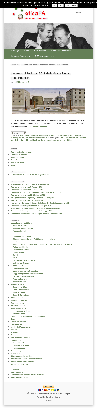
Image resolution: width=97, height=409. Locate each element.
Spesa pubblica (19, 348)
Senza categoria (17, 372)
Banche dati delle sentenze (21, 152)
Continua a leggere (40, 126)
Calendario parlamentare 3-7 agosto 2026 (26, 187)
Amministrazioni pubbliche (21, 223)
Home (53, 135)
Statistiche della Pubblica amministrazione (27, 374)
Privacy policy (71, 5)
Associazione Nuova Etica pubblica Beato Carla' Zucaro (31, 140)
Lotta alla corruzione (21, 345)
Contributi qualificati (19, 154)
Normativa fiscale (20, 281)
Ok (54, 5)
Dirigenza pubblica (18, 305)
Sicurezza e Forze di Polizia (24, 260)
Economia (17, 367)
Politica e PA (79, 135)
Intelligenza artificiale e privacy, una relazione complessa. (33, 197)
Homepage (15, 50)
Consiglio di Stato (20, 287)
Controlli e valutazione (22, 236)
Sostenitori (15, 165)
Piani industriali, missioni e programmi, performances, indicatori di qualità (42, 244)
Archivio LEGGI (17, 265)
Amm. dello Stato (20, 225)
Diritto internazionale (21, 268)
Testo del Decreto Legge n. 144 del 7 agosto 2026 (30, 174)
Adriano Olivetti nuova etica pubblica (73, 138)
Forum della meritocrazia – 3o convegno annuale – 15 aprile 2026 (36, 213)
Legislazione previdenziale (23, 276)
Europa (16, 369)
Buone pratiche (19, 234)
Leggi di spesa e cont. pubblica (25, 271)
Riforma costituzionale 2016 (21, 356)
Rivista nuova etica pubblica (61, 140)
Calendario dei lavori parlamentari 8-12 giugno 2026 (31, 205)
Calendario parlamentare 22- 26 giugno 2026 (28, 195)
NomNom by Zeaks (55, 393)
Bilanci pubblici (17, 297)
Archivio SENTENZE (19, 284)
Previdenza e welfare (21, 249)
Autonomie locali (19, 231)
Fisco (15, 241)
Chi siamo (26, 50)
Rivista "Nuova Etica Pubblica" (36, 138)
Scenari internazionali (19, 364)
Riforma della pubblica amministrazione (26, 358)
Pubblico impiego (18, 351)
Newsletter (15, 160)
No (61, 5)
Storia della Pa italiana (19, 377)
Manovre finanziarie (20, 279)
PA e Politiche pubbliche (20, 337)
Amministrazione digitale (23, 228)
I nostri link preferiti (18, 321)
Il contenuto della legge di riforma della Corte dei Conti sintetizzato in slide (40, 203)
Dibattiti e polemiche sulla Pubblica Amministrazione (34, 239)
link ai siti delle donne (21, 311)
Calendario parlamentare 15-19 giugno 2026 (27, 200)
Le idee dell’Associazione (20, 56)
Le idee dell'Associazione (65, 135)
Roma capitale (18, 252)
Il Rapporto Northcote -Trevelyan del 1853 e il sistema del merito (36, 192)
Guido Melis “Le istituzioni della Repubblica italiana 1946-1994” (35, 208)
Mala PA (14, 329)
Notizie (13, 335)
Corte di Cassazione (21, 295)
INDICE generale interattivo (44, 56)
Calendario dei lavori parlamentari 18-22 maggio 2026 (31, 211)
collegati (67, 393)
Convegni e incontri (18, 157)
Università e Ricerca (21, 263)
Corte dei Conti (19, 292)
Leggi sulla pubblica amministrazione (28, 273)
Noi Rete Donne (40, 50)
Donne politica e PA (18, 308)
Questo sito (15, 353)
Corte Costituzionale (21, 289)
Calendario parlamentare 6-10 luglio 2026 (27, 189)
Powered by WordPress (38, 393)
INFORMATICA (16, 324)
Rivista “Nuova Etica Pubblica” (61, 50)
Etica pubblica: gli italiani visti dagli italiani (35, 135)
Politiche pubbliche (17, 138)
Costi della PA (18, 343)
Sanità (15, 255)
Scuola (15, 257)
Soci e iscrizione (17, 162)
